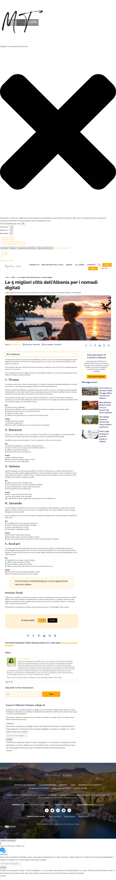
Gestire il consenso (8, 840)
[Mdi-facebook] (47, 810)
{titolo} (6, 252)
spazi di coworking (25, 386)
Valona (7, 471)
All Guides (79, 265)
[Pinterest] (95, 345)
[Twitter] (90, 345)
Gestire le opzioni (9, 238)
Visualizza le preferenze (27, 248)
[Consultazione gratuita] (96, 375)
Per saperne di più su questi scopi (15, 244)
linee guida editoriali (61, 788)
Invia (51, 694)
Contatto (91, 265)
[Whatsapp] (69, 810)
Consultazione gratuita (96, 376)
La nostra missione (47, 785)
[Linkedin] (7, 682)
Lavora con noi (80, 788)
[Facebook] (86, 345)
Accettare (4, 248)
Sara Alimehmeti (15, 345)
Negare (13, 248)
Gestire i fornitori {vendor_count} (14, 242)
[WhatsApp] (104, 345)
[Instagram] (9, 682)
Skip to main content (7, 260)
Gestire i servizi (8, 240)
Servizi (69, 265)
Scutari (51, 548)
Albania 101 (34, 265)
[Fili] (109, 345)
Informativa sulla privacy (90, 785)
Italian (106, 268)
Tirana (24, 384)
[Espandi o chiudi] (75, 354)
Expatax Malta (83, 816)
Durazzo (8, 434)
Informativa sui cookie (39, 788)
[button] (58, 132)
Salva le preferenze (45, 248)
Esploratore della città (52, 265)
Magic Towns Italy (55, 816)
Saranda (43, 508)
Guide (13, 277)
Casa (7, 277)
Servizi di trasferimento (25, 785)
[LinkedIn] (100, 345)
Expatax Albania (69, 816)
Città (73, 785)
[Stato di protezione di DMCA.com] (10, 826)
